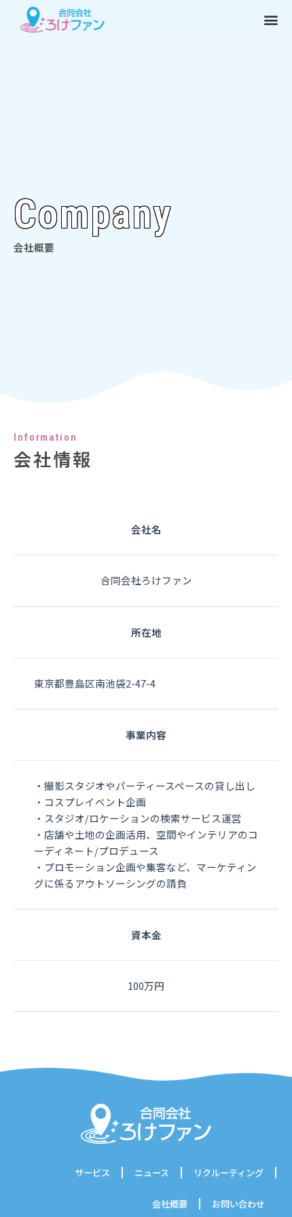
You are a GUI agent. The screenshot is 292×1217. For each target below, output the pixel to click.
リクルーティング (228, 1172)
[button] (271, 19)
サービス (92, 1172)
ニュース (151, 1172)
